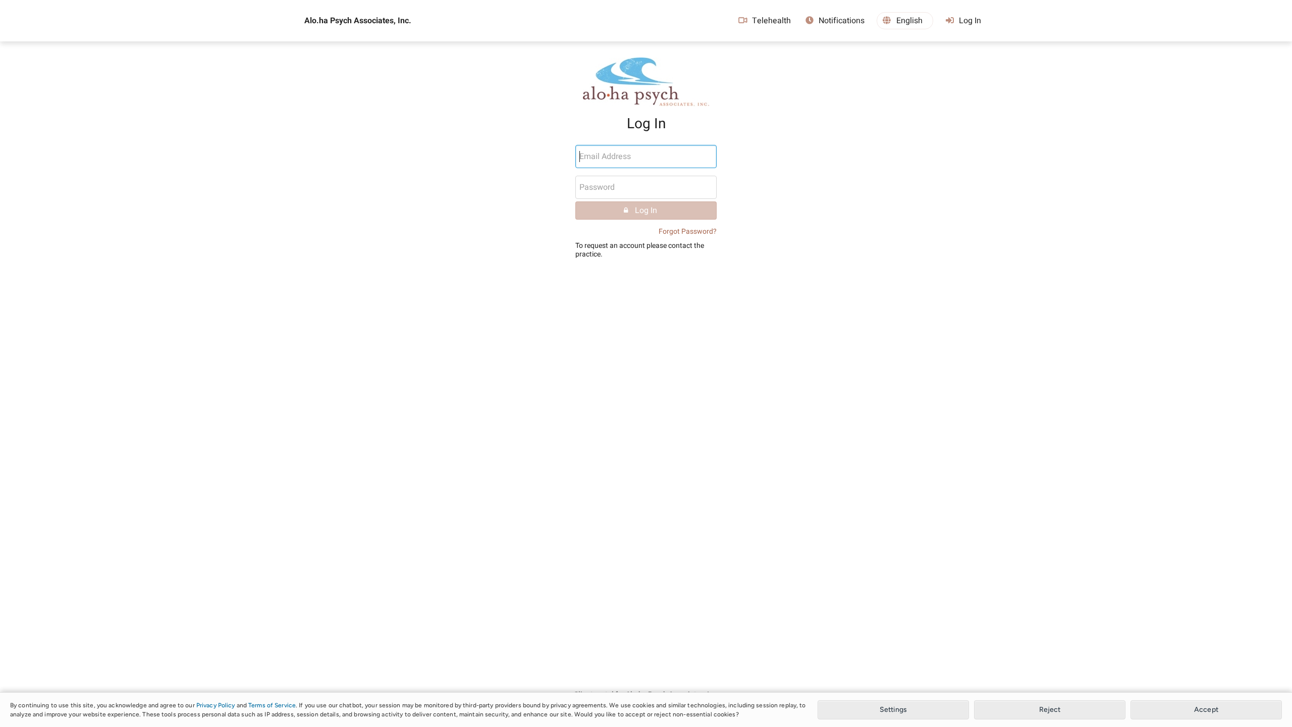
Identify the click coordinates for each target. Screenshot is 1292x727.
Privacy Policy (215, 705)
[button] (905, 20)
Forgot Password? (688, 231)
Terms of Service (272, 705)
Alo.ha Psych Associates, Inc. (357, 20)
